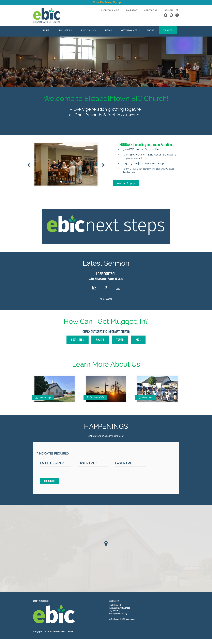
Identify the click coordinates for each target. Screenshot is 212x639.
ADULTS (100, 339)
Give (170, 30)
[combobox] (170, 10)
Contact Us (150, 10)
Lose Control (106, 273)
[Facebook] (165, 15)
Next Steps (77, 339)
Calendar (131, 10)
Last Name (124, 463)
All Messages (106, 299)
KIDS (138, 339)
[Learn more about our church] (106, 544)
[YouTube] (171, 15)
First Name (87, 463)
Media (108, 30)
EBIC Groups (88, 30)
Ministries (65, 30)
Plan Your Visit (110, 10)
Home (46, 30)
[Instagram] (177, 15)
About (150, 30)
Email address (52, 463)
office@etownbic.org (118, 613)
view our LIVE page (126, 183)
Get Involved (129, 30)
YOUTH (120, 339)
